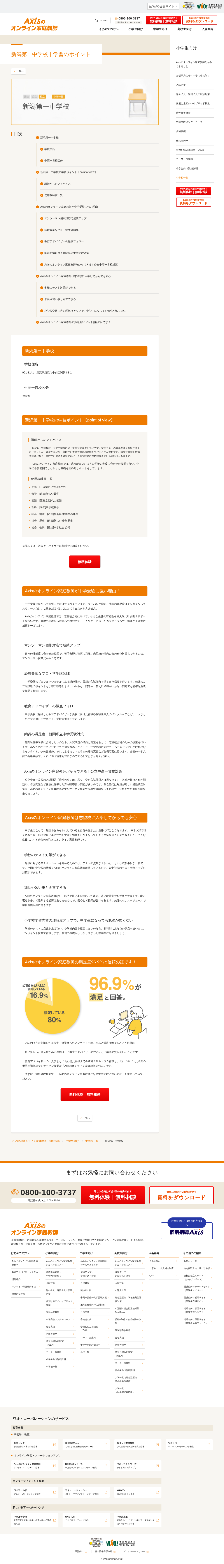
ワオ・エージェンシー (82, 1492)
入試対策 (181, 84)
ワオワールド (27, 1492)
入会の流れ (154, 1261)
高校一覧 (84, 1352)
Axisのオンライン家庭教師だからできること (194, 64)
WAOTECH (77, 1519)
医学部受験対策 (122, 1330)
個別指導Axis (79, 1445)
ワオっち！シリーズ (126, 1466)
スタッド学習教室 (130, 1445)
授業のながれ (18, 1294)
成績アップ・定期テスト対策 (88, 1274)
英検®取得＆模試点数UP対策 (128, 1321)
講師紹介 (16, 1279)
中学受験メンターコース (189, 122)
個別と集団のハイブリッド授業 (193, 103)
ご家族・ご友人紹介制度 (161, 1268)
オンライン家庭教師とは (24, 1286)
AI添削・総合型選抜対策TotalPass (127, 1310)
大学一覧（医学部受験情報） (125, 1390)
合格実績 (181, 131)
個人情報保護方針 (103, 1551)
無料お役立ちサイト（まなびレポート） (193, 1277)
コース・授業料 (184, 159)
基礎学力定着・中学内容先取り (193, 75)
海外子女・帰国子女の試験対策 (193, 94)
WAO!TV (126, 1492)
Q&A (151, 1275)
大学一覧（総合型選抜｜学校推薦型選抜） (127, 1379)
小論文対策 (120, 1290)
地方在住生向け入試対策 (92, 1305)
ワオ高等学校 (32, 1520)
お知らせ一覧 (190, 1261)
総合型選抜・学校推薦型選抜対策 (128, 1299)
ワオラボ (181, 1445)
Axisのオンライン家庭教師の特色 (25, 1263)
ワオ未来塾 (135, 1520)
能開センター (25, 1445)
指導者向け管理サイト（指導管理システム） (195, 1310)
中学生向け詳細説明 (90, 1345)
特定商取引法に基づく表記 (197, 1268)
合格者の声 (182, 140)
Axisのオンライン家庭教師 (27, 1466)
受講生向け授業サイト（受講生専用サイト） (195, 1299)
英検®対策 (85, 1290)
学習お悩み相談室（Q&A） (190, 150)
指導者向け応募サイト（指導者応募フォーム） (196, 1321)
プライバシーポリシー (134, 1551)
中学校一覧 (182, 177)
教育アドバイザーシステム (25, 1272)
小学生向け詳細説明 (187, 168)
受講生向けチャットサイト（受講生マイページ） (197, 1288)
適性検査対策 (183, 112)
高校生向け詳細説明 (125, 1370)
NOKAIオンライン (81, 1466)
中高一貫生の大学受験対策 (93, 1297)
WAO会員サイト (163, 6)
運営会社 (79, 1551)
